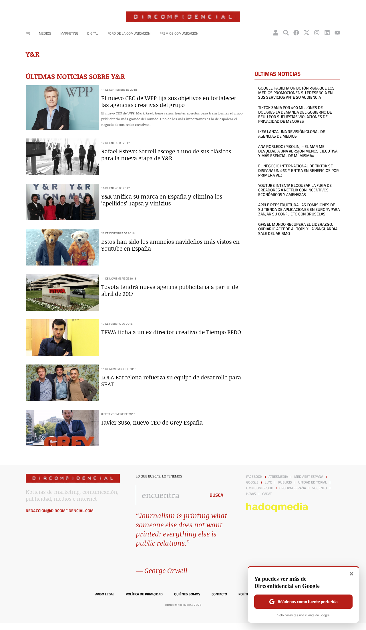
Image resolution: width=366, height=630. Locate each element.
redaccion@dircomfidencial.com (60, 510)
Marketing (69, 33)
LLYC (268, 482)
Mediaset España (308, 477)
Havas (251, 494)
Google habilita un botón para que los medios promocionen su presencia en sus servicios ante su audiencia (296, 92)
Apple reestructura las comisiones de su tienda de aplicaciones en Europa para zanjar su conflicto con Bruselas (299, 209)
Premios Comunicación (179, 33)
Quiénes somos (187, 594)
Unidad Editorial (312, 482)
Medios (45, 33)
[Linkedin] (327, 32)
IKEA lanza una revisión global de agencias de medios (291, 134)
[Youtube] (337, 32)
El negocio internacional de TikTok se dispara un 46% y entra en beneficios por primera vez (298, 170)
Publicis (285, 482)
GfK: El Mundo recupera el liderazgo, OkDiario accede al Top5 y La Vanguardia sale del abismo (297, 229)
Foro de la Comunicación (129, 33)
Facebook (254, 477)
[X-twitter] (306, 32)
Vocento (319, 488)
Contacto (219, 594)
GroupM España (292, 488)
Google (252, 482)
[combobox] (169, 495)
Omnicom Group (259, 488)
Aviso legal (104, 594)
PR (28, 33)
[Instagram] (317, 32)
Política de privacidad (144, 594)
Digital (92, 33)
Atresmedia (278, 477)
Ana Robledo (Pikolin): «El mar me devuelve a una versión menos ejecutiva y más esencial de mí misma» (297, 151)
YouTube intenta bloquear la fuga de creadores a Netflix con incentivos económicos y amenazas (295, 190)
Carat (267, 494)
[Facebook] (296, 32)
